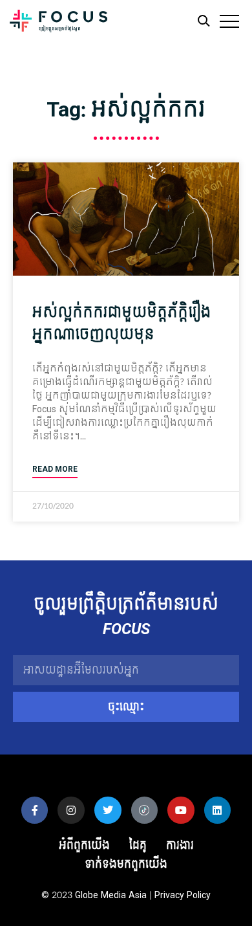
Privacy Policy (182, 895)
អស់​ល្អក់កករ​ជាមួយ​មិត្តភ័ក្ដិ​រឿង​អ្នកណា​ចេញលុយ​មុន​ (121, 323)
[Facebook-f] (34, 810)
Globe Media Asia (111, 895)
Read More (55, 469)
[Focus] (58, 24)
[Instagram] (71, 810)
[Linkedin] (217, 810)
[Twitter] (107, 810)
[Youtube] (180, 810)
